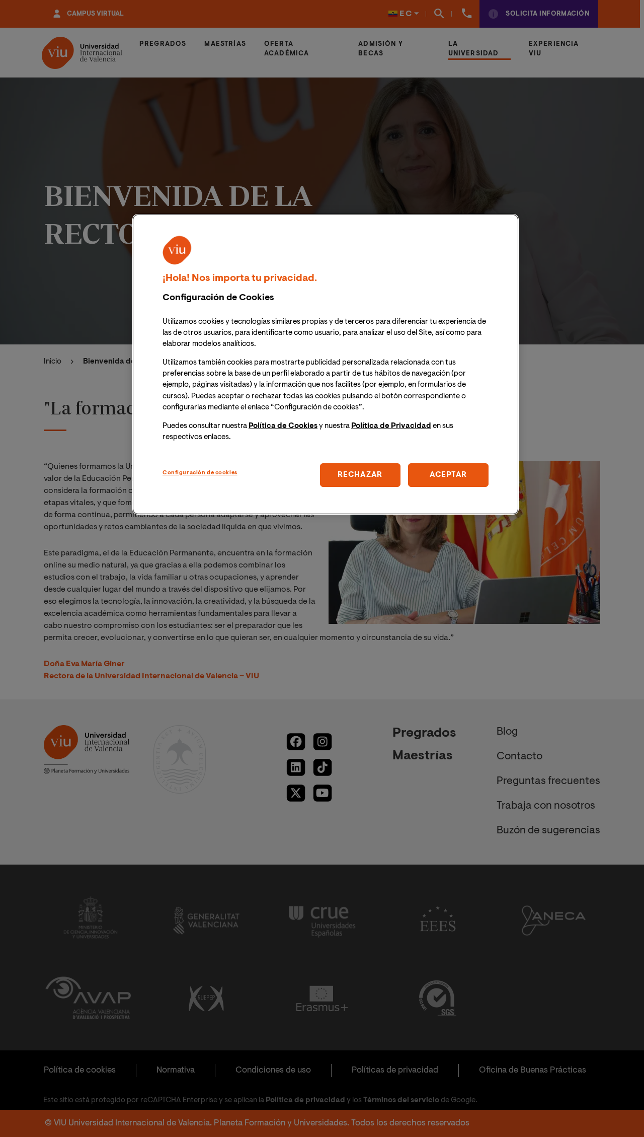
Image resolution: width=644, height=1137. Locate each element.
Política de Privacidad (391, 426)
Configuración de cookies (200, 472)
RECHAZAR (360, 474)
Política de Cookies (283, 426)
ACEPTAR (448, 474)
